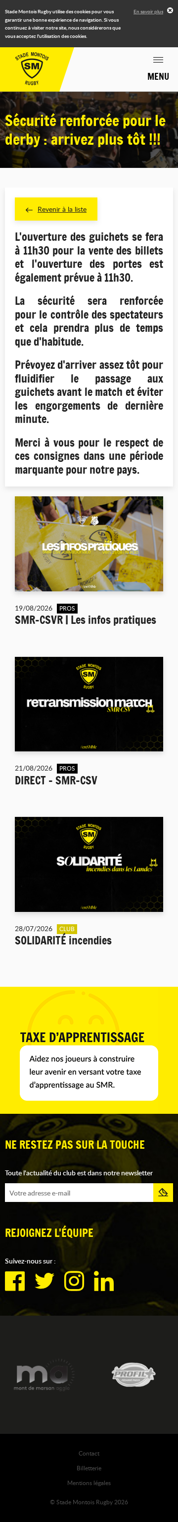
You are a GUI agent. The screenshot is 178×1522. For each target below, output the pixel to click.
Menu (158, 76)
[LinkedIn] (104, 1281)
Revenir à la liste (62, 209)
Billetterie (89, 1468)
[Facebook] (15, 1281)
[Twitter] (44, 1281)
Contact (89, 1453)
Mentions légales (89, 1483)
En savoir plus (148, 11)
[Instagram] (74, 1281)
